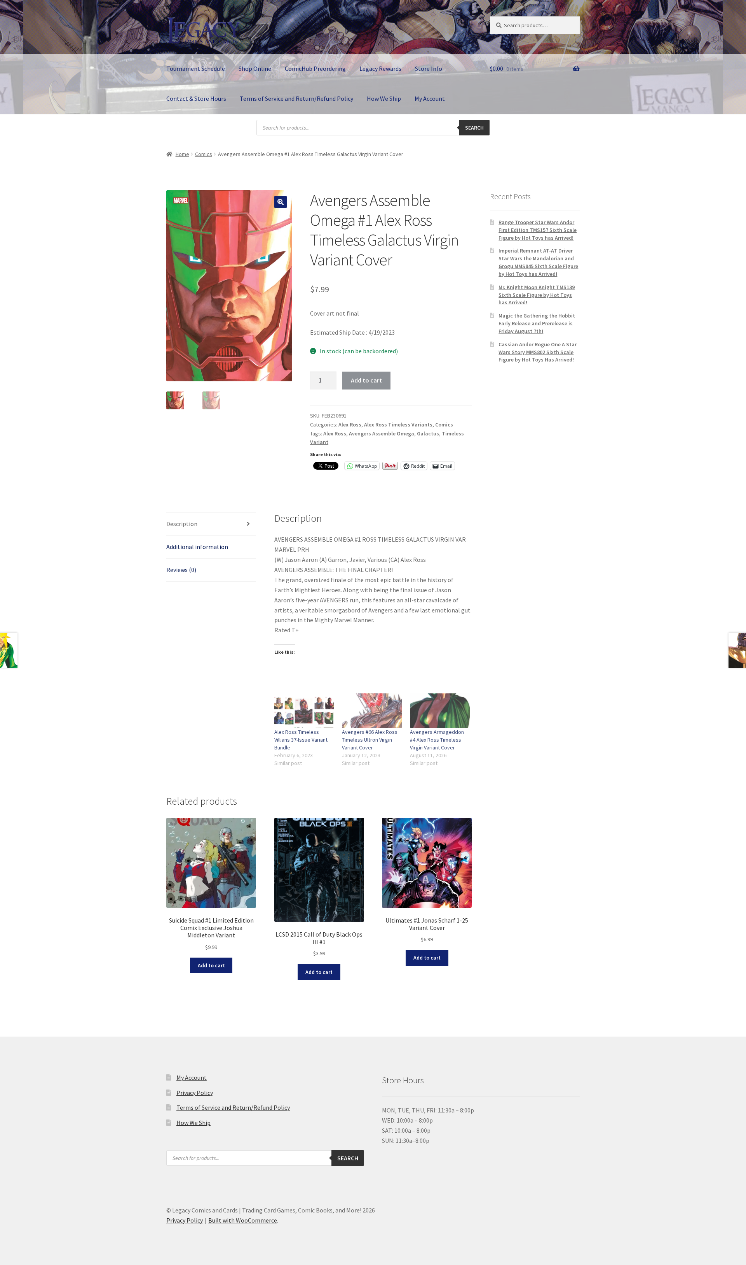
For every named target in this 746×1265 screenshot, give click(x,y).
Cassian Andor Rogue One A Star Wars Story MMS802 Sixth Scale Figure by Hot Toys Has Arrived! (537, 352)
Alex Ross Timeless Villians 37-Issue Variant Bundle (301, 739)
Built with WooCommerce (242, 1220)
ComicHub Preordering (315, 68)
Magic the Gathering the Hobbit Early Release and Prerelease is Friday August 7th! (536, 323)
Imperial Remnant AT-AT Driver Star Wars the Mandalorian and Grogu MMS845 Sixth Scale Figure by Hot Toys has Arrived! (538, 262)
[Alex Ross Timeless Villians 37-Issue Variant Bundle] (304, 710)
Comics (203, 154)
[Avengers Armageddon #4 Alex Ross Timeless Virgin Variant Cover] (440, 710)
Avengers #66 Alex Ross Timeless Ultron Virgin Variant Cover (369, 739)
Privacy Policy (194, 1093)
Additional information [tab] (197, 547)
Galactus (428, 433)
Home (182, 154)
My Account (430, 98)
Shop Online (255, 68)
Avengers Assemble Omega (381, 433)
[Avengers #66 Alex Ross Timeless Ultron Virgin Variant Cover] (372, 710)
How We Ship (384, 98)
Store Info (428, 68)
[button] (280, 202)
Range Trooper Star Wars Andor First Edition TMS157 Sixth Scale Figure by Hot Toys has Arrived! (537, 230)
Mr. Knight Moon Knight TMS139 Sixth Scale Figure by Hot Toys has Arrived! (536, 295)
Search (474, 127)
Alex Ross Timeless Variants (398, 424)
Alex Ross (349, 424)
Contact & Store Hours (196, 98)
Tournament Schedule (195, 68)
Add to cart (366, 380)
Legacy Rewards (380, 68)
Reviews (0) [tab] (181, 570)
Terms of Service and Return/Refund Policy (296, 98)
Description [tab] (181, 524)
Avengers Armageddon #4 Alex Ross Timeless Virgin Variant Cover (437, 739)
